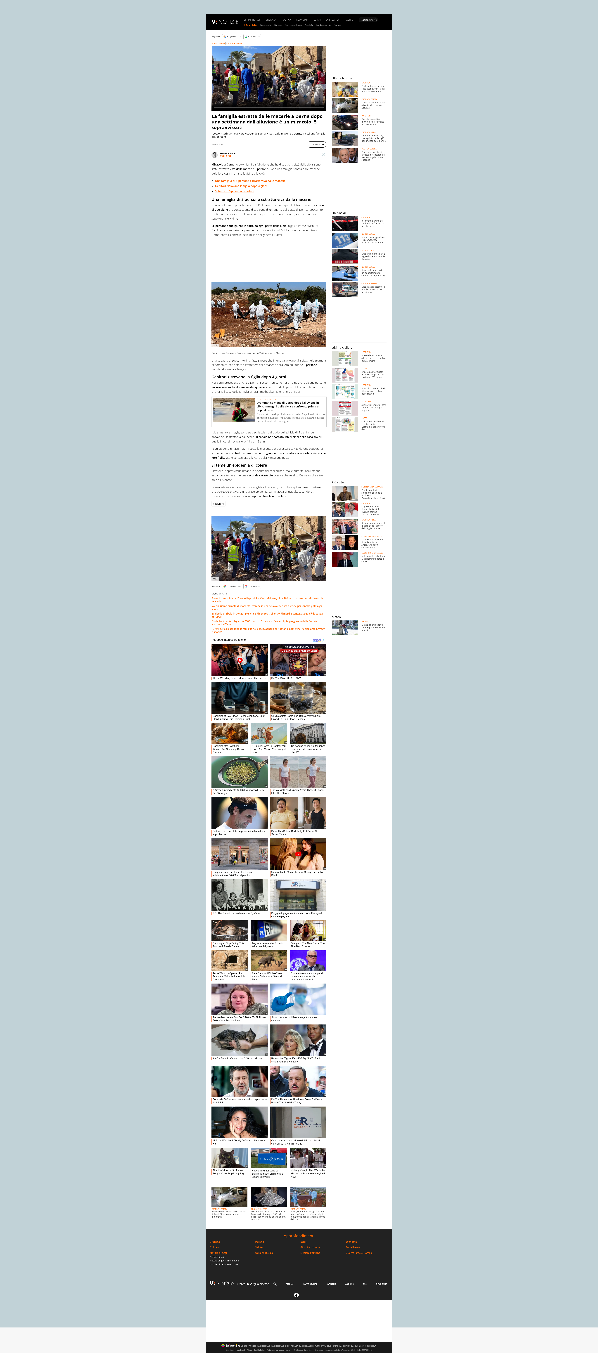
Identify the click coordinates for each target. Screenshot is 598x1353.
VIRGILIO (252, 1346)
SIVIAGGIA (337, 1346)
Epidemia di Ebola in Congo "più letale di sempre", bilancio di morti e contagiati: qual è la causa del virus (267, 615)
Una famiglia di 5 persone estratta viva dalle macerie (250, 181)
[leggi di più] (323, 154)
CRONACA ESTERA (234, 43)
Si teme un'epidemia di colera (234, 191)
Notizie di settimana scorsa (224, 1264)
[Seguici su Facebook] (296, 1296)
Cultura (214, 1247)
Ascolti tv (309, 25)
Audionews (367, 19)
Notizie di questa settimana (224, 1260)
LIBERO (244, 1346)
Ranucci (337, 25)
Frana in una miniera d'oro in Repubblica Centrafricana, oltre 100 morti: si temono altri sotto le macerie (267, 600)
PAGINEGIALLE (263, 1346)
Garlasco (278, 25)
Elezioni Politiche (310, 1252)
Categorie (331, 1284)
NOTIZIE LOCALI (368, 234)
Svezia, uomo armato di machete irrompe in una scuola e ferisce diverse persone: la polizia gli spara (266, 607)
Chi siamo (230, 1350)
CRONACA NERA (368, 132)
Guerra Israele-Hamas (359, 1252)
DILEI (329, 1346)
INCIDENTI (365, 116)
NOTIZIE (228, 22)
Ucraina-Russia (264, 1252)
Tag (365, 1284)
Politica (259, 1241)
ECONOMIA (302, 20)
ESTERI (317, 20)
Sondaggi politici (323, 25)
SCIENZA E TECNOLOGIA (372, 487)
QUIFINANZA (348, 1346)
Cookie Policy (259, 1350)
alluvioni (218, 504)
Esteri (303, 1241)
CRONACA (271, 20)
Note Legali (240, 1350)
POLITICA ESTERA (369, 149)
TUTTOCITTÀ (320, 1346)
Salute (259, 1247)
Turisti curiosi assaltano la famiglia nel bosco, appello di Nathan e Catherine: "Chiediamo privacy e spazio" (268, 630)
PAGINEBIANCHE (306, 1346)
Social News (353, 1247)
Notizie (225, 1283)
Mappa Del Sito (310, 1284)
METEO (364, 621)
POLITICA (286, 20)
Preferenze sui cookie (275, 1350)
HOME (214, 43)
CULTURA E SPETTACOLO (372, 536)
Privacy (250, 1350)
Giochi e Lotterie (310, 1247)
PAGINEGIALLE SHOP (280, 1346)
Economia (351, 1241)
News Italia (381, 1284)
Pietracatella (265, 25)
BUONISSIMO (360, 1346)
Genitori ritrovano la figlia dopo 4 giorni (241, 186)
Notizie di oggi (218, 1252)
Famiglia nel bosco (293, 25)
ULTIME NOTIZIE (252, 20)
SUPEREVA (371, 1346)
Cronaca (215, 1241)
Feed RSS (289, 1284)
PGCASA (294, 1346)
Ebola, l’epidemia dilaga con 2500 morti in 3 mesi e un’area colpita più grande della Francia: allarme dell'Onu (264, 623)
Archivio (349, 1284)
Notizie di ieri (217, 1257)
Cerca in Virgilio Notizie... (254, 1284)
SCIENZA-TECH (333, 20)
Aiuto (288, 1350)
